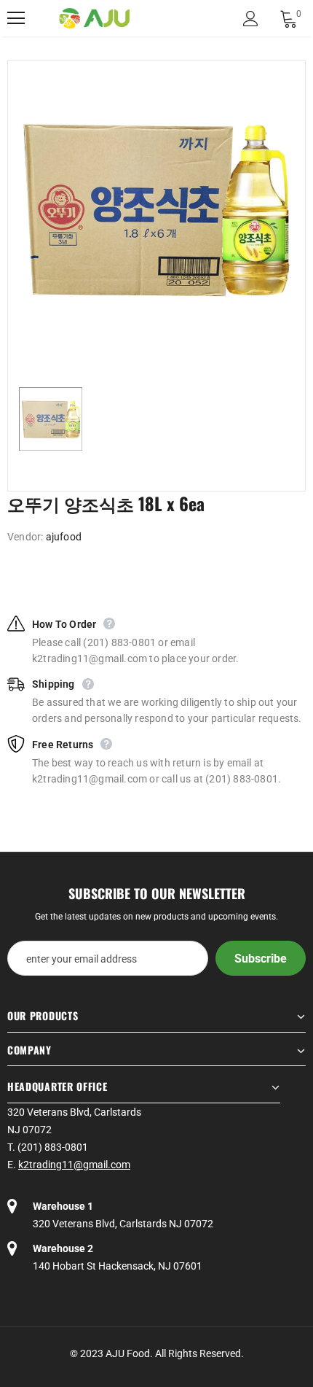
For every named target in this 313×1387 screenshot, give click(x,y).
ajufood (64, 537)
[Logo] (94, 18)
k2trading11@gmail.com (74, 1164)
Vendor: (25, 537)
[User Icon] (250, 18)
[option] (156, 209)
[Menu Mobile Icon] (16, 18)
